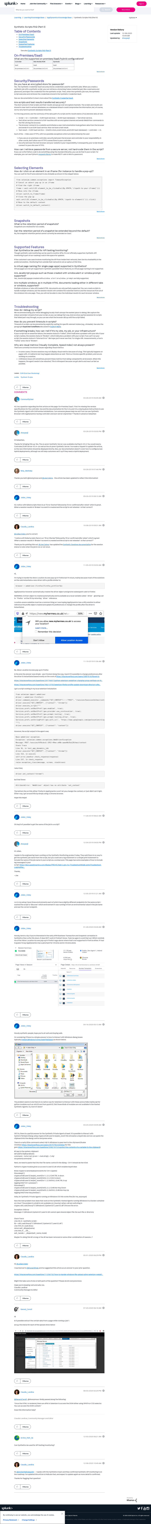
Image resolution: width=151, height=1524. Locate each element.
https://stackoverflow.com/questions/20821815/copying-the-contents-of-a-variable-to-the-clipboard (59, 1147)
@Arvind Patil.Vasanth (25, 1472)
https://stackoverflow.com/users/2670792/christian (43, 1145)
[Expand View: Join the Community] (47, 3)
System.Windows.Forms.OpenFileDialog (37, 1039)
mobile (16, 377)
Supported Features (26, 44)
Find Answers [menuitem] (55, 4)
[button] (103, 398)
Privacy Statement (10, 1520)
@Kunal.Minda (32, 1268)
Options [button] (131, 18)
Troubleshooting (25, 46)
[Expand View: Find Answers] (62, 3)
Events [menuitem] (68, 4)
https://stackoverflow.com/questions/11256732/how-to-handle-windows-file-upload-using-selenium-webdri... (58, 1274)
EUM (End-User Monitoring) (29, 373)
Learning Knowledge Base (34, 17)
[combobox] (63, 9)
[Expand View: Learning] (92, 3)
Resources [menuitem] (99, 4)
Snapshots (23, 42)
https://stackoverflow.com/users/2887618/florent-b (77, 676)
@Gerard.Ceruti (20, 1399)
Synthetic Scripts (27, 377)
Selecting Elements (26, 39)
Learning (17, 17)
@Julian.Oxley (20, 534)
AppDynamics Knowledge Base (59, 17)
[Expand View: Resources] (105, 3)
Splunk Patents (72, 1515)
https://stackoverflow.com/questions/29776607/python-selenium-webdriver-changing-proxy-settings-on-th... (58, 680)
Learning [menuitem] (87, 4)
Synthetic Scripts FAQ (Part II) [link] (86, 17)
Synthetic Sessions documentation (77, 544)
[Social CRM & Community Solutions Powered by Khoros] (132, 1499)
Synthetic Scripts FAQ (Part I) (39, 50)
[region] (32, 1517)
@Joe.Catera (47, 478)
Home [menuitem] (23, 4)
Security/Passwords (27, 37)
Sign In (141, 4)
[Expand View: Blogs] (80, 3)
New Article (126, 10)
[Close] (62, 1514)
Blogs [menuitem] (77, 4)
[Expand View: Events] (72, 3)
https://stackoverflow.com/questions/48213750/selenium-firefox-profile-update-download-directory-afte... (57, 684)
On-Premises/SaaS (26, 34)
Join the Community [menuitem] (38, 4)
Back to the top (101, 71)
